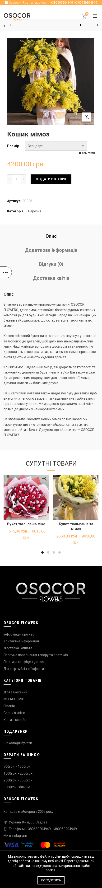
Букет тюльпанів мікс (26, 524)
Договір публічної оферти (24, 669)
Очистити (88, 153)
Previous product (83, 25)
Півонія (9, 706)
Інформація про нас (19, 634)
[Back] (7, 25)
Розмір (13, 146)
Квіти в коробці (15, 720)
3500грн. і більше (17, 787)
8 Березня (34, 211)
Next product (95, 25)
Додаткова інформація (51, 250)
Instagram (19, 835)
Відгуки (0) (51, 264)
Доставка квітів (51, 278)
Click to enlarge (86, 117)
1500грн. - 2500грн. (18, 773)
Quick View (44, 479)
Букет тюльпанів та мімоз (76, 526)
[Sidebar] (6, 272)
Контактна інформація (21, 641)
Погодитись (51, 880)
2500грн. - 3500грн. (18, 780)
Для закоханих (15, 692)
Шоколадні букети (18, 743)
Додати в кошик (51, 179)
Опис (51, 236)
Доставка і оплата (18, 648)
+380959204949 (85, 2)
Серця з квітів (14, 713)
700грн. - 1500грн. (17, 766)
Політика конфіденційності (24, 662)
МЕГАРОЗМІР (14, 699)
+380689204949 (62, 2)
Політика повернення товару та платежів (36, 655)
